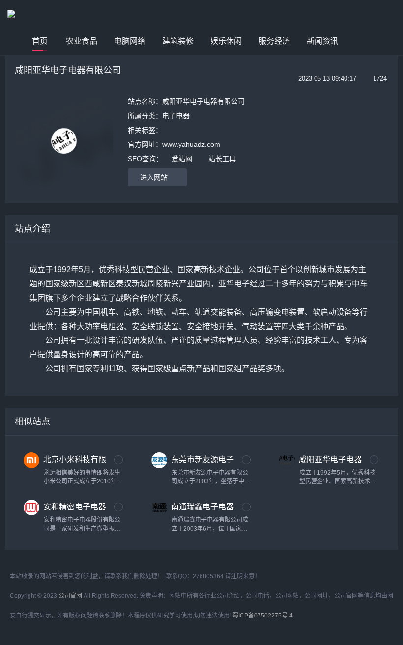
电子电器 (176, 116)
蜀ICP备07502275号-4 (262, 615)
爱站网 (182, 159)
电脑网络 (129, 41)
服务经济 (274, 41)
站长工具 (222, 159)
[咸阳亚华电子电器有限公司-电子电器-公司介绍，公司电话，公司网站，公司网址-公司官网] (41, 14)
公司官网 (70, 595)
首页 (40, 41)
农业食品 (81, 41)
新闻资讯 (322, 41)
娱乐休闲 (226, 41)
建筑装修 (178, 41)
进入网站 (155, 177)
